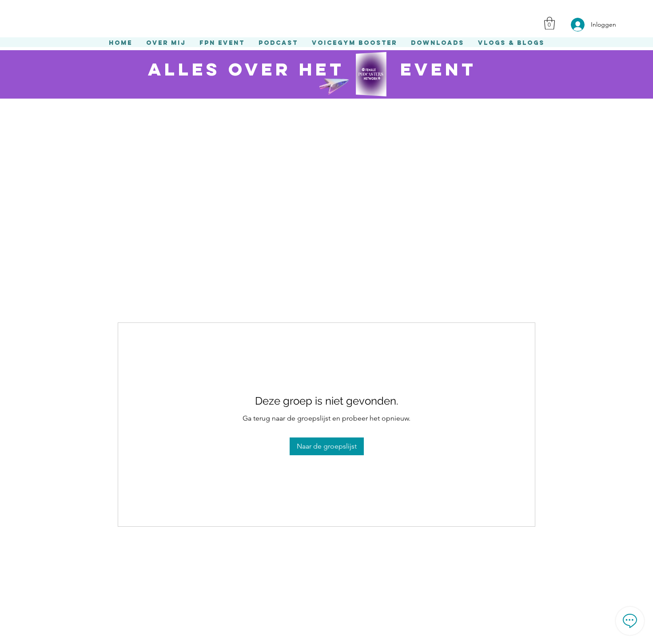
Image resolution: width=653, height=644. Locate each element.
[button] (549, 23)
